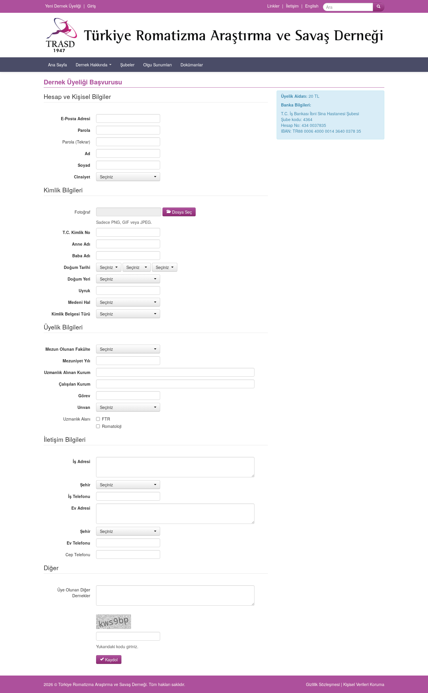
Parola (84, 130)
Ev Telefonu (78, 543)
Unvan (83, 407)
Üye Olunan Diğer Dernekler (73, 592)
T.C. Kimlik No (76, 232)
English (312, 6)
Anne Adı (81, 244)
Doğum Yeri (79, 279)
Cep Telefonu (78, 554)
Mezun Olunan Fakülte (67, 349)
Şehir (85, 485)
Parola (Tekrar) (76, 142)
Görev (84, 395)
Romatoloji (111, 426)
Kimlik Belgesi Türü (71, 314)
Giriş (91, 6)
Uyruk (84, 290)
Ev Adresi (80, 508)
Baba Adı (81, 255)
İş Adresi (81, 461)
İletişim (292, 6)
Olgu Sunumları (157, 65)
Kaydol (111, 659)
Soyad (84, 165)
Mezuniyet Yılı (76, 361)
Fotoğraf (82, 212)
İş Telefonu (79, 496)
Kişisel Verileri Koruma (363, 684)
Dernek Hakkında (92, 65)
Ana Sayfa (57, 65)
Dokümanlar (192, 65)
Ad (87, 153)
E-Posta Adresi (75, 118)
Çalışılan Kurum (74, 384)
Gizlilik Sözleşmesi (323, 684)
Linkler (273, 6)
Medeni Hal (79, 302)
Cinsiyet (82, 177)
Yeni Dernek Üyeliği (63, 6)
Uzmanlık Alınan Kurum (67, 372)
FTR (106, 419)
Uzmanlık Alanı (76, 419)
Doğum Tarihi (77, 267)
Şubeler (127, 65)
